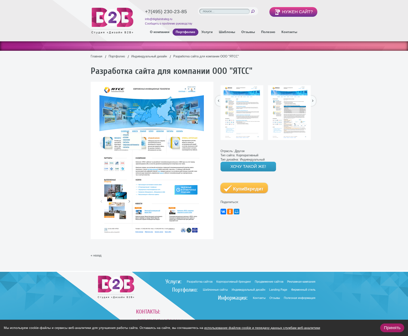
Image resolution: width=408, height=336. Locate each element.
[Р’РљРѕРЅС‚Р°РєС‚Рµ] (223, 211)
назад (97, 255)
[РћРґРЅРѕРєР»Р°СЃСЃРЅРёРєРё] (230, 211)
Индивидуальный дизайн (149, 56)
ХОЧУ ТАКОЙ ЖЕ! (248, 166)
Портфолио (117, 56)
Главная (96, 56)
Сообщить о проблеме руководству (168, 23)
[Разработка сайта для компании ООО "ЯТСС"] (152, 83)
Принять (392, 327)
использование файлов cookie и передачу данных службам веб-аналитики (262, 328)
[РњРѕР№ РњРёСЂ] (236, 211)
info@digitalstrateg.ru (158, 19)
